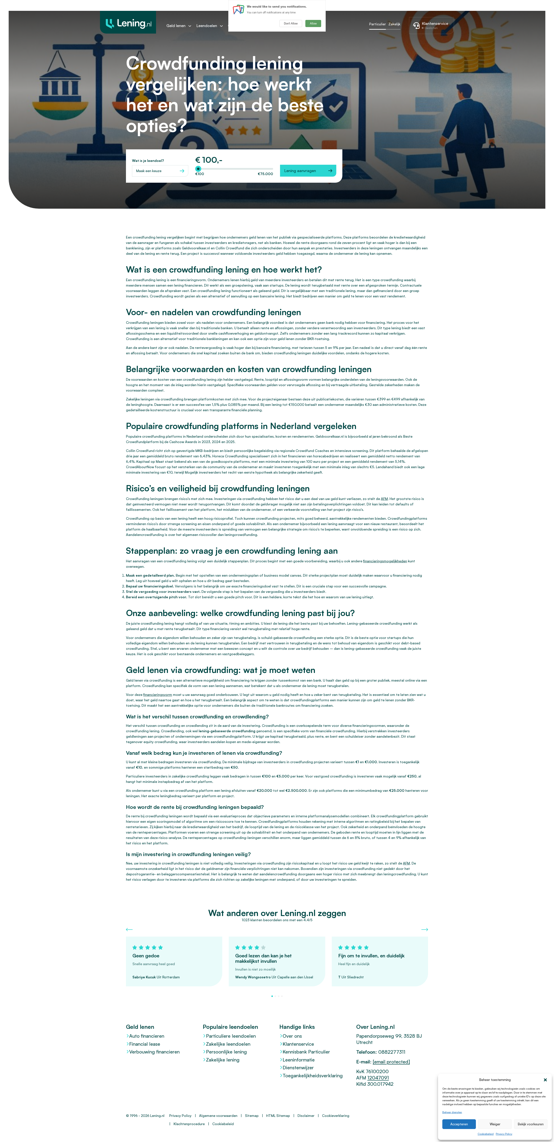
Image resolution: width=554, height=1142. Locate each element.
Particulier (377, 24)
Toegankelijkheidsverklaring (313, 1075)
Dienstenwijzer (298, 1067)
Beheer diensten (452, 1112)
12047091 (378, 1078)
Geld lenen (175, 25)
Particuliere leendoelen (231, 1036)
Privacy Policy (504, 1134)
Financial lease (144, 1044)
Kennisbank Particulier (306, 1052)
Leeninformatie (299, 1060)
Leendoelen (206, 25)
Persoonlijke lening (226, 1052)
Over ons (292, 1036)
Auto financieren (146, 1036)
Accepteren (459, 1124)
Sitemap (252, 1115)
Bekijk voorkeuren (531, 1124)
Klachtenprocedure (189, 1124)
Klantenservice (298, 1044)
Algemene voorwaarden (218, 1115)
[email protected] (391, 1062)
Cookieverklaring (335, 1115)
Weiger (495, 1124)
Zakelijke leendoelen (228, 1044)
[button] (545, 1080)
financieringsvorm (157, 694)
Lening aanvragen (300, 170)
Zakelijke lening (223, 1060)
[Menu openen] (192, 26)
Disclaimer (306, 1115)
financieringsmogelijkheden (385, 561)
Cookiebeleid (486, 1134)
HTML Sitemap (278, 1115)
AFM (384, 499)
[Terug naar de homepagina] (128, 22)
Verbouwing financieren (154, 1052)
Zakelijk (394, 24)
